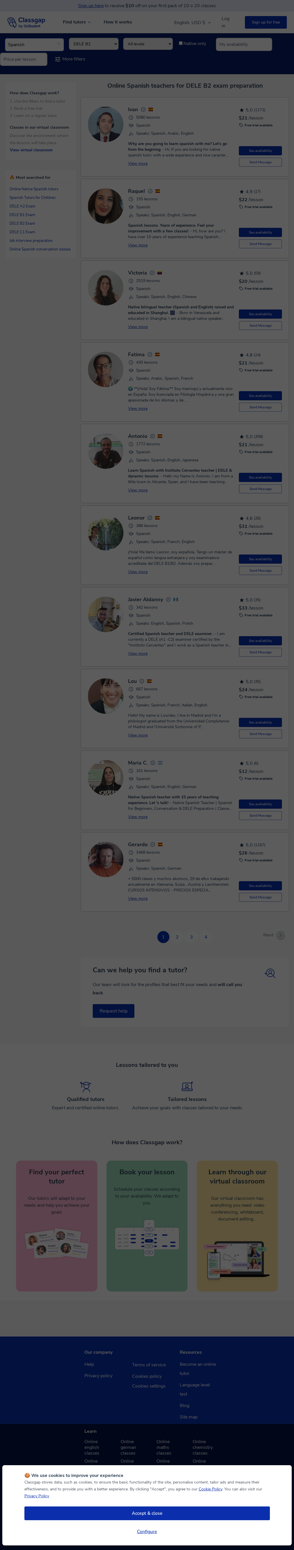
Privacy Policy (36, 1496)
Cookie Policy (210, 1489)
